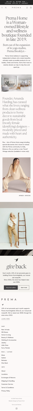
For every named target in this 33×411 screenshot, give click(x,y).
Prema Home (18, 398)
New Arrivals (5, 329)
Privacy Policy (5, 391)
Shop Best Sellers (11, 287)
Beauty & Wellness (7, 337)
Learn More (24, 287)
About (3, 371)
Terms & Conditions (7, 387)
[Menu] (2, 8)
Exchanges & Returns (8, 377)
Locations (4, 374)
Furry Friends (5, 348)
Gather (3, 358)
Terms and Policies (16, 404)
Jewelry (3, 343)
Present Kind (21, 401)
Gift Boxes (4, 332)
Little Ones (4, 345)
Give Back (4, 363)
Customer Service (7, 384)
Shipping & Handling (8, 381)
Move (3, 355)
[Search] (6, 8)
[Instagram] (16, 408)
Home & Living (6, 335)
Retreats (4, 360)
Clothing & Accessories (8, 340)
